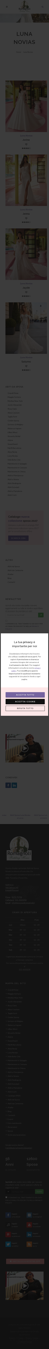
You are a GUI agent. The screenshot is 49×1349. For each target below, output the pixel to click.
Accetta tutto (25, 695)
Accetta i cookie (25, 701)
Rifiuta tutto (25, 708)
